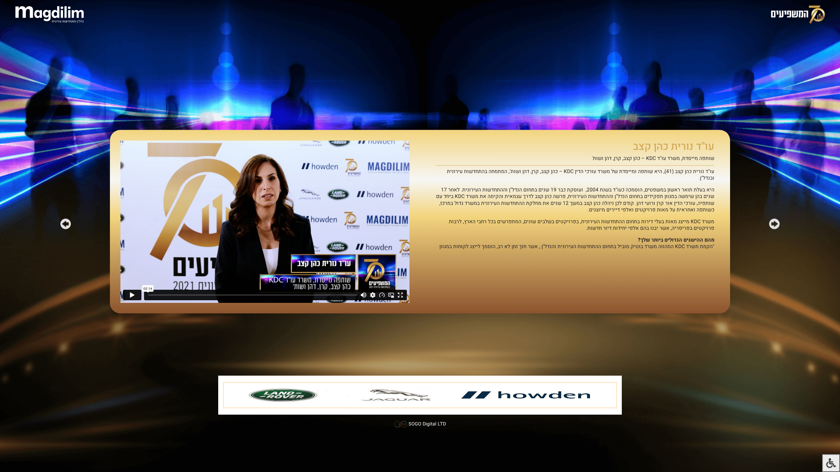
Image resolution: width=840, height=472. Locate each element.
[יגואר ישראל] (396, 395)
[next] (65, 225)
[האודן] (527, 395)
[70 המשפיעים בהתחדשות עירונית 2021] (798, 14)
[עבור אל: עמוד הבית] (49, 14)
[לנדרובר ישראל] (281, 395)
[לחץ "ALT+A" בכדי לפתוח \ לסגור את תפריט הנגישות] (831, 463)
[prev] (774, 225)
